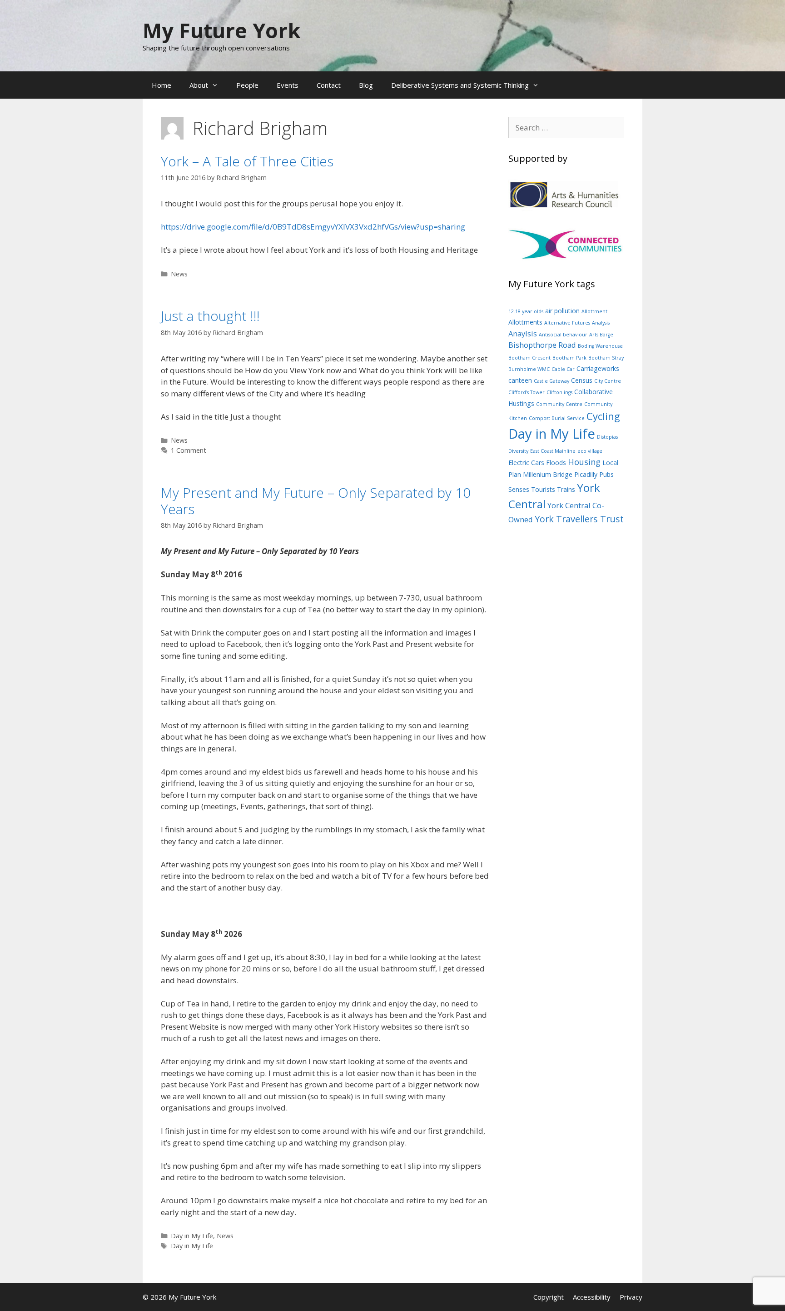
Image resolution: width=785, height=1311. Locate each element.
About (198, 85)
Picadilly (585, 474)
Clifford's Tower (526, 392)
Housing (584, 461)
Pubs (606, 474)
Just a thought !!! (210, 315)
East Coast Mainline (553, 451)
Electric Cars (526, 462)
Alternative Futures (567, 323)
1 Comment (188, 450)
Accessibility (592, 1296)
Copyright (548, 1296)
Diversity (518, 451)
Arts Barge (601, 334)
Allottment (594, 311)
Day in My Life (192, 1235)
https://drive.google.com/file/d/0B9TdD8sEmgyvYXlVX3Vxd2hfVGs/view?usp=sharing (313, 226)
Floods (556, 462)
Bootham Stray (606, 358)
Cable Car (563, 369)
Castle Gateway (551, 381)
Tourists (543, 489)
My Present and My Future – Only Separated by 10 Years (316, 500)
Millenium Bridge (547, 474)
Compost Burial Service (557, 418)
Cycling (603, 416)
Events (287, 85)
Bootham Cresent (529, 358)
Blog (366, 85)
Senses (518, 489)
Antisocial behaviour (563, 334)
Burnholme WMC (529, 369)
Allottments (525, 322)
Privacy (631, 1296)
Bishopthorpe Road (542, 345)
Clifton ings (559, 392)
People (247, 85)
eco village (589, 451)
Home (161, 85)
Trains (566, 489)
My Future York (222, 30)
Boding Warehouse (600, 346)
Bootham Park (569, 358)
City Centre (607, 381)
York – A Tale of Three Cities (247, 161)
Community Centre (559, 404)
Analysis (601, 323)
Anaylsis (522, 333)
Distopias (607, 437)
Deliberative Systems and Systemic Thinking (460, 85)
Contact (329, 85)
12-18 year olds (525, 311)
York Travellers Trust (579, 519)
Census (581, 380)
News (179, 274)
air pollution (562, 310)
